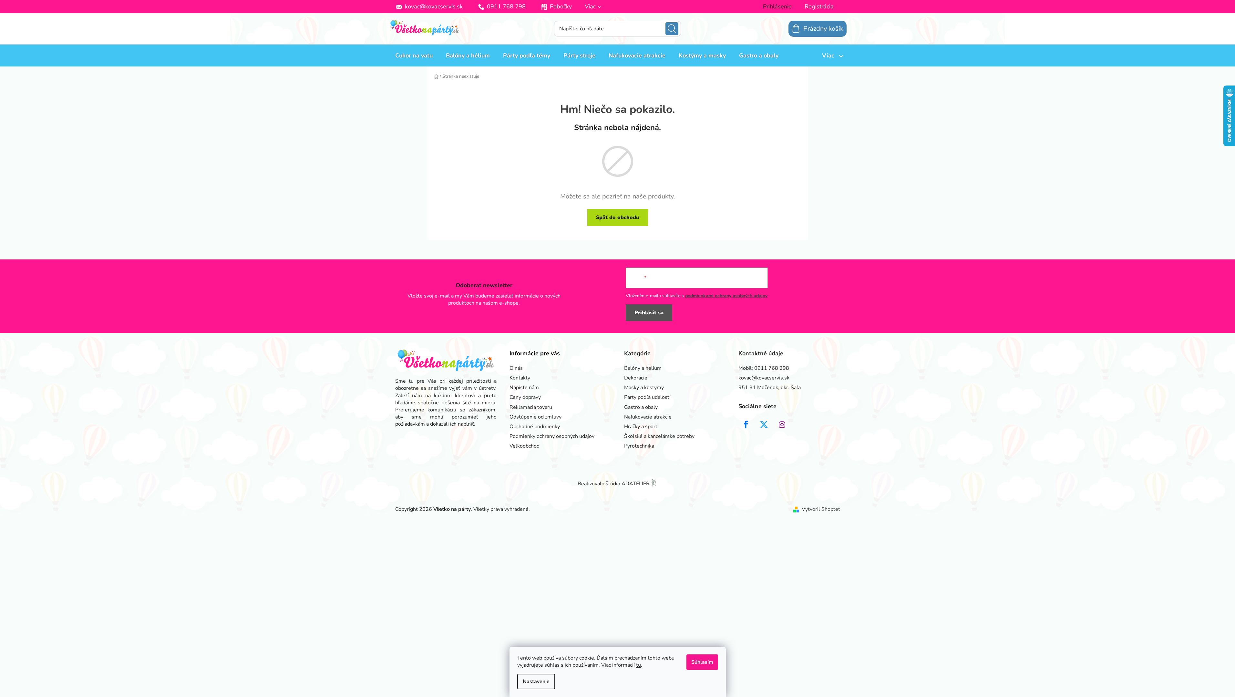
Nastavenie (536, 681)
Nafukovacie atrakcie (648, 416)
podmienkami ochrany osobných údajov (726, 296)
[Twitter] (763, 424)
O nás (516, 368)
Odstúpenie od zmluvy (535, 416)
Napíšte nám (524, 387)
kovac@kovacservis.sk (434, 6)
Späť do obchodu (617, 217)
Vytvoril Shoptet (821, 509)
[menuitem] (414, 55)
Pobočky (561, 6)
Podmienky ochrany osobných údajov (551, 436)
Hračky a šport (640, 426)
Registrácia (819, 6)
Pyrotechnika (639, 446)
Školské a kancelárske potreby (659, 436)
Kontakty (519, 377)
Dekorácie (635, 377)
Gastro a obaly (641, 407)
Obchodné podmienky (534, 426)
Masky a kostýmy (644, 387)
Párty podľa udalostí (647, 397)
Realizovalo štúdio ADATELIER (614, 483)
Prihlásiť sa (649, 312)
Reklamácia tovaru (530, 407)
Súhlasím (702, 662)
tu (638, 665)
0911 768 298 (506, 6)
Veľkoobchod (524, 446)
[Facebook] (745, 424)
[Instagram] (782, 424)
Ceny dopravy (525, 397)
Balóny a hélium (643, 368)
